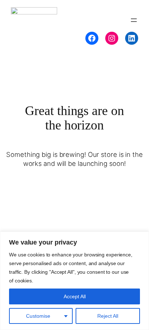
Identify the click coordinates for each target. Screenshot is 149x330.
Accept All (75, 296)
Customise (38, 316)
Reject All (107, 316)
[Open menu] (133, 20)
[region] (74, 281)
